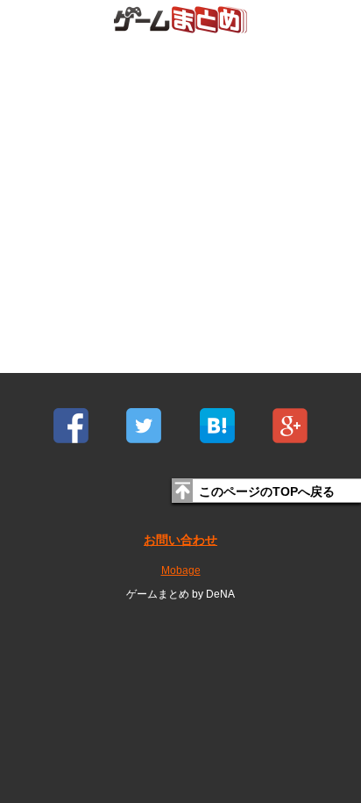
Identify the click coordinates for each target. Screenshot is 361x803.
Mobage (181, 570)
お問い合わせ (180, 540)
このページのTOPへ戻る (267, 491)
